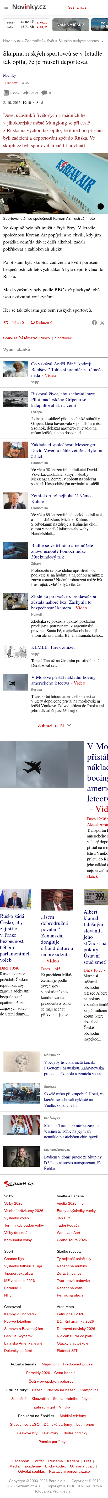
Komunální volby (18, 1240)
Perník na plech (70, 1295)
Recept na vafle (70, 1288)
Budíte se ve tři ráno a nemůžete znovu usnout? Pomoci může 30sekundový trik (62, 551)
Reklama (55, 1461)
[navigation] (6, 7)
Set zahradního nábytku (73, 1398)
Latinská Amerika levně (23, 1343)
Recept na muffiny (72, 1266)
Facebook (20, 1461)
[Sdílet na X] (102, 322)
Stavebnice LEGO (25, 1424)
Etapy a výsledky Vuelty (76, 1211)
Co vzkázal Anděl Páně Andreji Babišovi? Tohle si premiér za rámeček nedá (68, 369)
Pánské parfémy (52, 1442)
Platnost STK (67, 1350)
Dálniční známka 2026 (75, 1321)
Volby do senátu (17, 1232)
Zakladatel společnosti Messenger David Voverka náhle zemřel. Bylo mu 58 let (67, 450)
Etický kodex (55, 1466)
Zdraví (36, 564)
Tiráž (87, 1461)
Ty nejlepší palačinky (74, 1259)
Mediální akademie (25, 1466)
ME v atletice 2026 (19, 1281)
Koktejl (36, 614)
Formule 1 (12, 1288)
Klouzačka (40, 1398)
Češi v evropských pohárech (52, 1381)
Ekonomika (39, 463)
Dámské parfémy (58, 1424)
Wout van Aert (68, 1232)
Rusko (44, 338)
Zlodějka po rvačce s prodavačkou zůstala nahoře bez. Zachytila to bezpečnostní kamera (63, 602)
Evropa (36, 412)
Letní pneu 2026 (70, 1314)
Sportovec (63, 338)
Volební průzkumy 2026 (23, 1211)
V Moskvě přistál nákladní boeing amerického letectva (63, 680)
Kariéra (73, 1461)
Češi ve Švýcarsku (19, 1336)
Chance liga (14, 1259)
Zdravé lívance (69, 1273)
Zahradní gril (44, 1407)
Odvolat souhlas (31, 1471)
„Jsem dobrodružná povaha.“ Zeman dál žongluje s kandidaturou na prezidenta (57, 935)
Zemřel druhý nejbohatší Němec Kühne (62, 498)
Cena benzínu (66, 1373)
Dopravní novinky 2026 (76, 1329)
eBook (14, 92)
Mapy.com (50, 1364)
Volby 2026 (13, 1203)
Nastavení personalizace (69, 1471)
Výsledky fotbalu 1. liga (23, 1266)
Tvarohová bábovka (73, 1281)
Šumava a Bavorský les (23, 1329)
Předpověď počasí (78, 1364)
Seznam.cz (77, 7)
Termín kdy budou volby (24, 1225)
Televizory (50, 1433)
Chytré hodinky (74, 1433)
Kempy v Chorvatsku (21, 1314)
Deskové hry (27, 1433)
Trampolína (89, 1390)
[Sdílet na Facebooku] (94, 322)
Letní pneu (85, 1424)
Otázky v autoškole (72, 1343)
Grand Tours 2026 (72, 1240)
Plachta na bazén (61, 1390)
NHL (8, 1295)
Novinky (9, 75)
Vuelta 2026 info (70, 1203)
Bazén (37, 1390)
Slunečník (19, 1398)
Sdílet (33, 92)
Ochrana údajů (82, 1466)
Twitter (38, 1461)
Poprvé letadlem (17, 1321)
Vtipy (35, 382)
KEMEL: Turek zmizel (53, 647)
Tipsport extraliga (18, 1273)
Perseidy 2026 (38, 1373)
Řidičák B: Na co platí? (75, 1336)
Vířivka (64, 1407)
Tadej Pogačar (69, 1225)
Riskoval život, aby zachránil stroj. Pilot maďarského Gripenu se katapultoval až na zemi (64, 399)
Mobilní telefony (73, 1416)
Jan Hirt (63, 1218)
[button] (54, 183)
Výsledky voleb (16, 1218)
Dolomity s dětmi (18, 1350)
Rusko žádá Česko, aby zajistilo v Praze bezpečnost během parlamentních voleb (15, 937)
